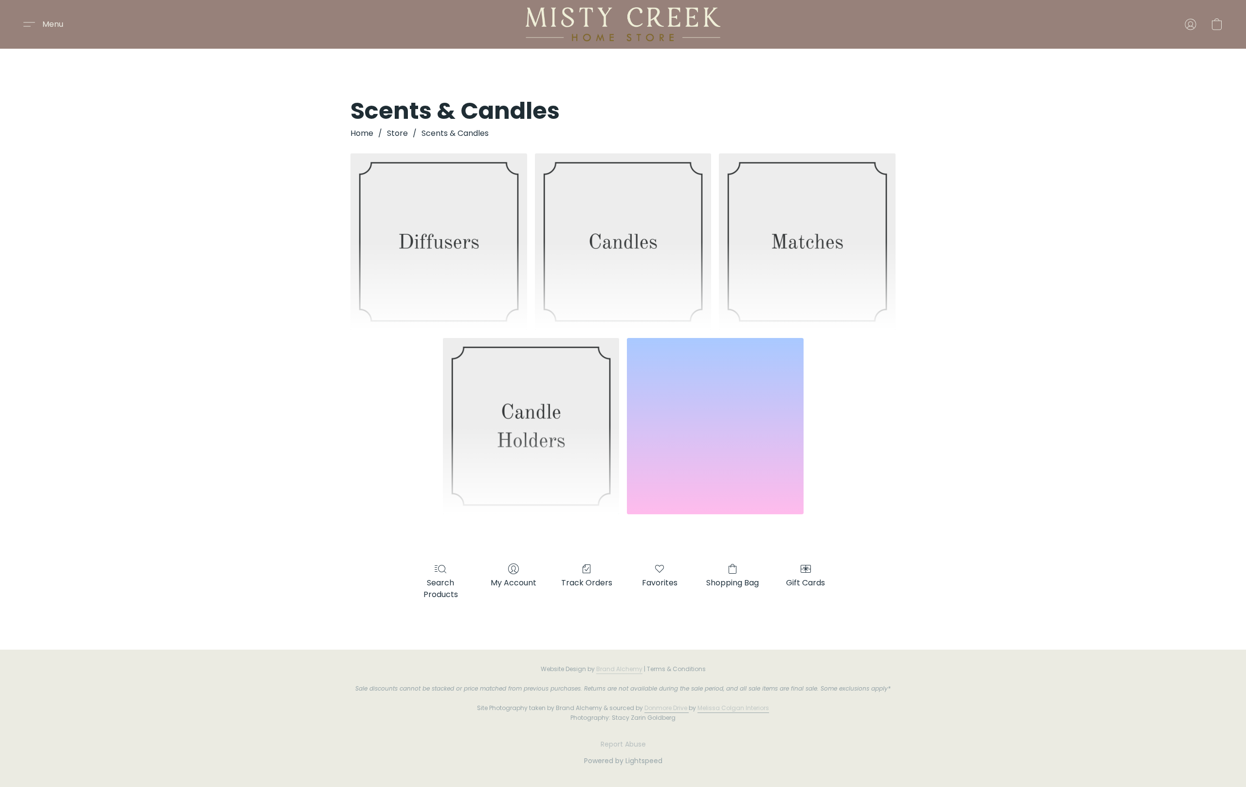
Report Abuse (623, 744)
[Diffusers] (438, 241)
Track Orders (586, 582)
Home (361, 133)
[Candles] (623, 241)
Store (397, 133)
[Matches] (807, 241)
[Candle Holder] (531, 426)
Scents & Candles (455, 133)
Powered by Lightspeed (623, 761)
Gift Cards (805, 582)
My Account (513, 582)
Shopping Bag (732, 582)
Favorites (660, 582)
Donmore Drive (665, 708)
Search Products (440, 588)
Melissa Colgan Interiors (733, 708)
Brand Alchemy (619, 669)
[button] (623, 24)
